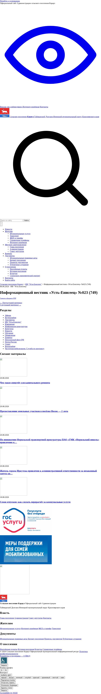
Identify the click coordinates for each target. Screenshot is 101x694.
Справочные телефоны (19, 240)
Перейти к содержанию (10, 1)
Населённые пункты (18, 269)
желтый (55, 678)
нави (62, 678)
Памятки (8, 337)
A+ (6, 670)
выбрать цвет (6, 675)
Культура (13, 273)
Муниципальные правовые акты (23, 258)
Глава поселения (17, 247)
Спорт (7, 344)
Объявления (10, 335)
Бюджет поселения (18, 260)
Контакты (44, 107)
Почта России (11, 342)
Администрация (17, 249)
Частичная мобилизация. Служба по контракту (24, 349)
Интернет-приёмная (31, 107)
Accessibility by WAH (8, 693)
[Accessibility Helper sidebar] (4, 660)
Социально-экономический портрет (25, 276)
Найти (26, 220)
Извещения (9, 324)
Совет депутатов (17, 251)
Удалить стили (6, 688)
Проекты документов (19, 262)
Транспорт (14, 236)
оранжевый (46, 678)
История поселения (18, 271)
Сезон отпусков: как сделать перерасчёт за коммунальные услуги (35, 502)
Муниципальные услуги (20, 234)
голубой (28, 678)
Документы (10, 256)
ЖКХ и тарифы (16, 238)
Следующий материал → (10, 305)
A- (2, 670)
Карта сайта (10, 280)
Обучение (9, 333)
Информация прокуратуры (16, 326)
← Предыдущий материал (11, 303)
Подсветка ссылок (8, 680)
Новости (8, 229)
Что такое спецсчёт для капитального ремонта (25, 382)
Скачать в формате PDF (8, 298)
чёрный (3, 678)
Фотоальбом (10, 346)
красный (36, 678)
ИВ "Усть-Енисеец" (13, 322)
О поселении (10, 267)
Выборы (8, 253)
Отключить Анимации (9, 685)
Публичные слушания (19, 265)
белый (11, 678)
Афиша (8, 315)
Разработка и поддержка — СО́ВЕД (15, 656)
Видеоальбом (10, 318)
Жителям (9, 231)
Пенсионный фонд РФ (14, 340)
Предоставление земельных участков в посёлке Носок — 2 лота (34, 411)
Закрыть (4, 665)
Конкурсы (9, 329)
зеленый (19, 678)
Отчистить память (8, 683)
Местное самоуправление (15, 245)
